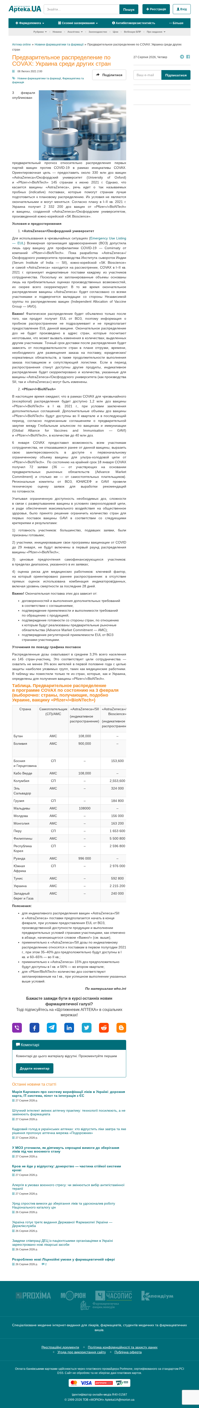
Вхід (183, 9)
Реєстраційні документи (60, 1347)
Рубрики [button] (38, 31)
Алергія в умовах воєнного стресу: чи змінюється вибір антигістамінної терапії (68, 1186)
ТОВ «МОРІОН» (93, 1399)
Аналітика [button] (73, 31)
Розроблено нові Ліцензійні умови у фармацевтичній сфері (63, 1259)
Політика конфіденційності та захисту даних (123, 1347)
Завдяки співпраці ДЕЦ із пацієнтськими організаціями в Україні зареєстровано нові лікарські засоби (62, 1242)
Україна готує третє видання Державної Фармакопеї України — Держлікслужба (62, 1224)
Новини (57, 31)
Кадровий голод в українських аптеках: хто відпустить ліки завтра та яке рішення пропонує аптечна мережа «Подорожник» (69, 1131)
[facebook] (34, 1027)
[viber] (17, 1027)
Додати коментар (35, 1068)
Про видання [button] (154, 31)
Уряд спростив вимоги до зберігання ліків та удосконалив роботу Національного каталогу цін (63, 1205)
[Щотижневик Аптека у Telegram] (182, 57)
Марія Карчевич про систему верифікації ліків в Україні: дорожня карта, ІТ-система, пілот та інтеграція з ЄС (68, 1093)
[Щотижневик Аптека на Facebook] (188, 57)
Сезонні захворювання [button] (78, 23)
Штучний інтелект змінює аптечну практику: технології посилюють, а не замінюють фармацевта (68, 1112)
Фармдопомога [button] (29, 23)
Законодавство (98, 31)
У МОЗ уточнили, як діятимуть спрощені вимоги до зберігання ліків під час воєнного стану (65, 1149)
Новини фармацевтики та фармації (39, 78)
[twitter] (86, 1027)
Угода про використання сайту (82, 1352)
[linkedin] (69, 1027)
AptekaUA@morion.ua (119, 1399)
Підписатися (176, 75)
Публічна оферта (128, 1352)
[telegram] (52, 1027)
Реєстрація (157, 9)
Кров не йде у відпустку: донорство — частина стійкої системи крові (66, 1168)
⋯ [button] (176, 23)
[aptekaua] (121, 1027)
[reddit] (104, 1027)
